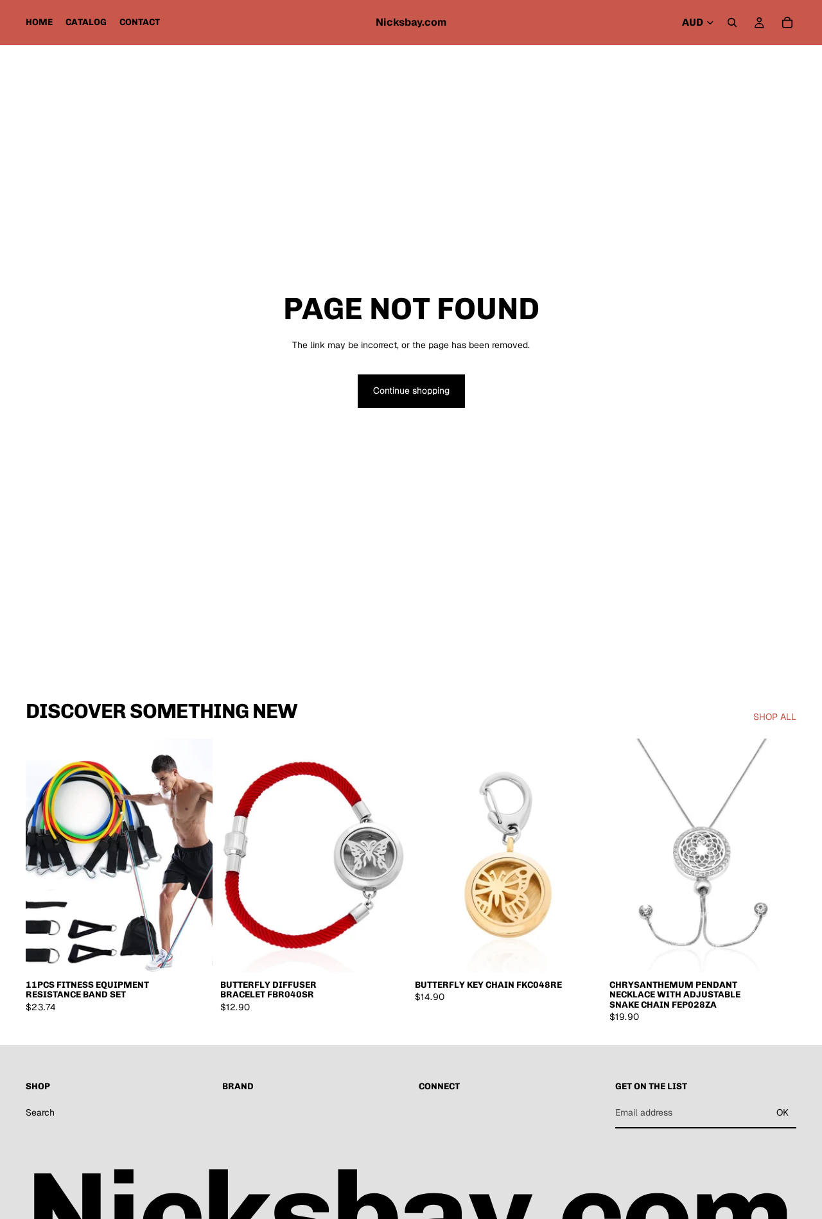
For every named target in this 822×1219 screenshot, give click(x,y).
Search (40, 1112)
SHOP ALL (774, 717)
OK (782, 1112)
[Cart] (787, 22)
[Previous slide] (45, 855)
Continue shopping (411, 390)
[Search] (732, 22)
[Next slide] (193, 855)
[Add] (192, 952)
